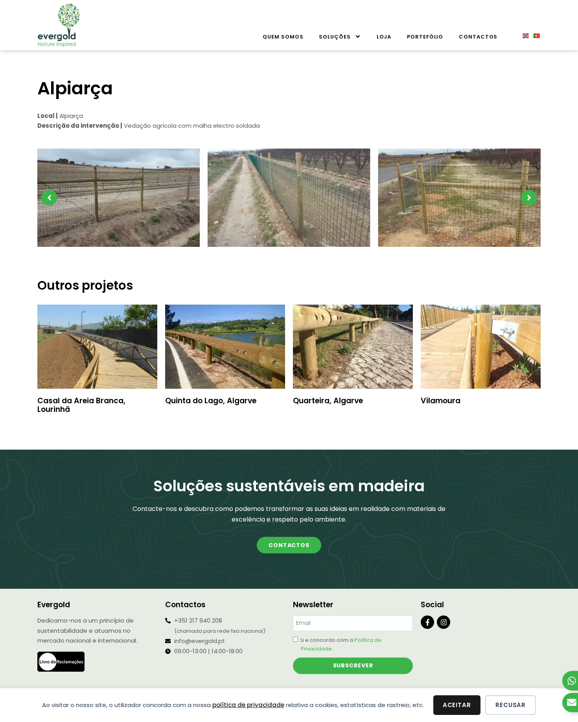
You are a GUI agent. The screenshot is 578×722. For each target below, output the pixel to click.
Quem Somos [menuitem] (283, 36)
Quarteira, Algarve (328, 400)
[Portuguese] (535, 35)
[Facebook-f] (427, 622)
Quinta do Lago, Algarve (210, 400)
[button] (49, 198)
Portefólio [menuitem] (425, 36)
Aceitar (457, 705)
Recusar (510, 705)
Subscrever (353, 665)
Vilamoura (440, 400)
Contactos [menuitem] (478, 36)
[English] (524, 35)
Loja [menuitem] (384, 36)
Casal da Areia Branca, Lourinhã (81, 405)
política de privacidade (248, 705)
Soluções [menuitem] (334, 36)
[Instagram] (443, 622)
